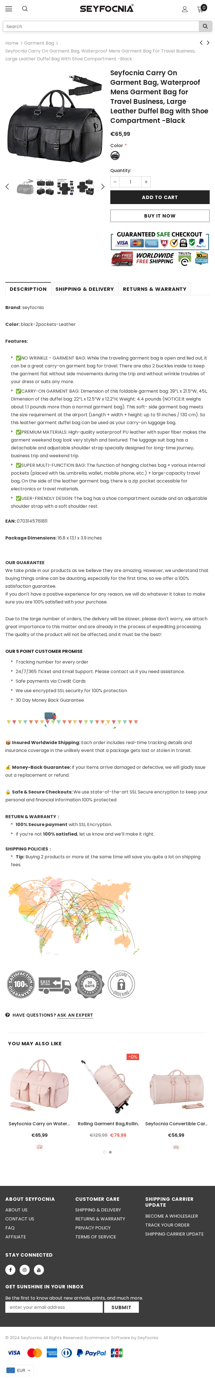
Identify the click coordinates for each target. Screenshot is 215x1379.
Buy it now (160, 215)
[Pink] (39, 1146)
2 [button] (110, 1152)
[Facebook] (10, 1270)
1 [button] (104, 1152)
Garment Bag (39, 43)
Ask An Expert (75, 1015)
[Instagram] (25, 1270)
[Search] (205, 26)
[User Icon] (185, 9)
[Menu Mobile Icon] (8, 9)
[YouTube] (39, 1270)
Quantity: (120, 170)
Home (11, 43)
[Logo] (107, 8)
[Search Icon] (30, 9)
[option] (55, 120)
